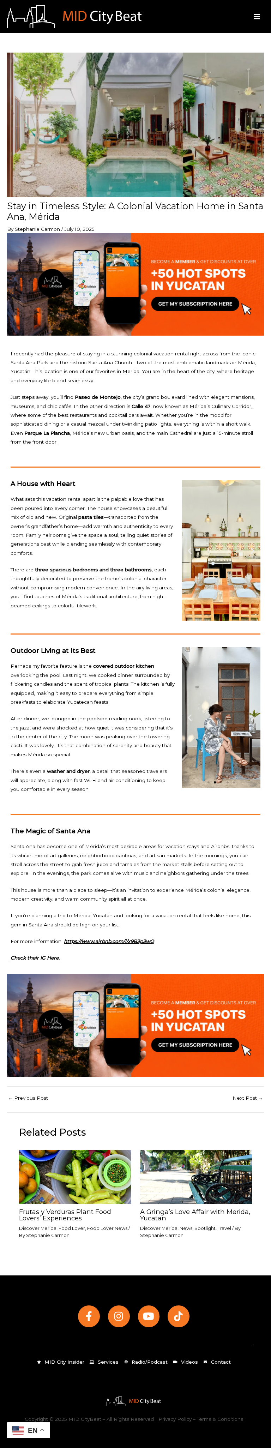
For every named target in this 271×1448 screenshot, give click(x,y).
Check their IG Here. (35, 958)
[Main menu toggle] (257, 16)
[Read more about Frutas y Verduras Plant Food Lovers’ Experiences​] (75, 1176)
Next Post (248, 1098)
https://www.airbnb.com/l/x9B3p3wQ (109, 941)
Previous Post (28, 1098)
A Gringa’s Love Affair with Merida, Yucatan (195, 1215)
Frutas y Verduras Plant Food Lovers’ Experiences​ (65, 1215)
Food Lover (72, 1228)
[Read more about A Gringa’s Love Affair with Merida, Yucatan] (196, 1176)
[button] (189, 550)
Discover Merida (37, 1228)
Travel (224, 1228)
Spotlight (205, 1228)
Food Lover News (107, 1228)
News (186, 1228)
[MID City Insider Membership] (135, 284)
